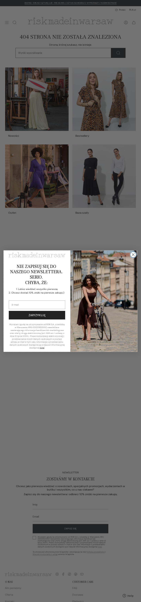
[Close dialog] (133, 255)
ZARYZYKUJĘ (37, 315)
